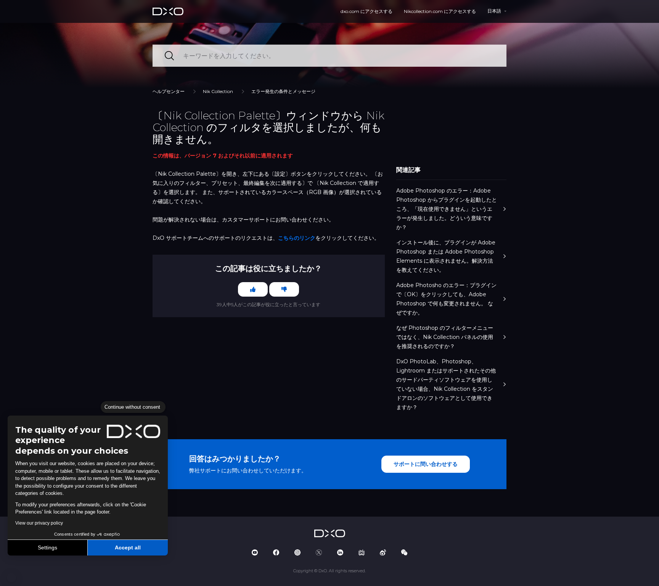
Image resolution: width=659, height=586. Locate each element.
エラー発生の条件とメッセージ (283, 91)
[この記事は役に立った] (253, 289)
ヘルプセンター (169, 91)
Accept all (128, 547)
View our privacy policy (39, 523)
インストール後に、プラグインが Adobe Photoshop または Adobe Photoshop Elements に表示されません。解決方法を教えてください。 (445, 256)
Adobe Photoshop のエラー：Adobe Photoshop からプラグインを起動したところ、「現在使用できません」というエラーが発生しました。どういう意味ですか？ (446, 209)
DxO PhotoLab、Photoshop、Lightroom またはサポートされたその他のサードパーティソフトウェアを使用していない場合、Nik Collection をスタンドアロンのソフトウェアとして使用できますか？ (446, 384)
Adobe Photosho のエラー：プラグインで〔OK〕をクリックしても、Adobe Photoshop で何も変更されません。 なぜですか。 (446, 299)
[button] (11, 577)
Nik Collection (218, 91)
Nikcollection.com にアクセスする (440, 11)
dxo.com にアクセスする (366, 11)
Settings (47, 547)
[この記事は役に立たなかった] (284, 289)
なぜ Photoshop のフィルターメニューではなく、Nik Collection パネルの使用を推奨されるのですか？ (444, 337)
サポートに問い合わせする (426, 464)
